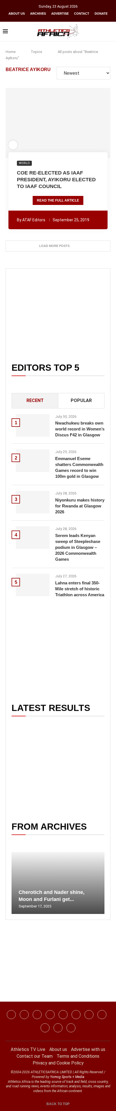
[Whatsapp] (63, 1014)
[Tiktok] (76, 1014)
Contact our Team (35, 1056)
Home (10, 52)
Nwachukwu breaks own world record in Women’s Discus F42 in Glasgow (79, 429)
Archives (38, 13)
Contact (81, 13)
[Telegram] (58, 1027)
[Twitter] (50, 1014)
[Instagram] (24, 1014)
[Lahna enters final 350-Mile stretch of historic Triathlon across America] (33, 585)
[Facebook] (11, 1014)
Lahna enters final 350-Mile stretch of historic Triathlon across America (79, 588)
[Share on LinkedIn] (54, 123)
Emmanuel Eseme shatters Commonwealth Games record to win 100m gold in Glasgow (79, 467)
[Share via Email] (88, 123)
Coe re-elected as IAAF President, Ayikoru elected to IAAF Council (56, 179)
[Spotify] (101, 1014)
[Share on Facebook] (36, 123)
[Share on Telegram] (70, 123)
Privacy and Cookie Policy (58, 1063)
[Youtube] (88, 1014)
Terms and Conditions (78, 1056)
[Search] (110, 31)
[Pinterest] (70, 1027)
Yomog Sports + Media (67, 1077)
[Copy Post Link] (78, 123)
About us (16, 13)
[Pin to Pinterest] (47, 123)
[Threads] (45, 1027)
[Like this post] (27, 123)
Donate (101, 13)
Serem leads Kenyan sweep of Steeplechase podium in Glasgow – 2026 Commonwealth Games (77, 547)
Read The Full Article (58, 200)
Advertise (60, 13)
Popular (81, 400)
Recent (35, 400)
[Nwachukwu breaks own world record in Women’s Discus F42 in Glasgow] (33, 425)
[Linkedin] (37, 1014)
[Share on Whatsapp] (62, 123)
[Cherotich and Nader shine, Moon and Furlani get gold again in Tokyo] (58, 883)
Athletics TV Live (28, 1049)
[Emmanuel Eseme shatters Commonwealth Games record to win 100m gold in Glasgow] (33, 460)
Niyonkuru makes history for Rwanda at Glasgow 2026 (79, 506)
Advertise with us (88, 1049)
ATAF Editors (33, 220)
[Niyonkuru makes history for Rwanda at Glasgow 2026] (33, 502)
